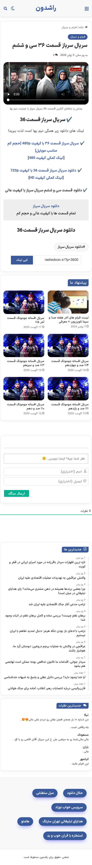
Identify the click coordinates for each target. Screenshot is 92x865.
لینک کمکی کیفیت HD (46, 178)
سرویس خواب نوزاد (69, 807)
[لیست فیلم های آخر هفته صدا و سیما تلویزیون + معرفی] (68, 302)
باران (86, 747)
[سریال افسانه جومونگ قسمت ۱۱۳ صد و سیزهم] (23, 345)
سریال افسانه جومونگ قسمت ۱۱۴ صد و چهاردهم (70, 363)
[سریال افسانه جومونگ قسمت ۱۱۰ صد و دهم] (23, 388)
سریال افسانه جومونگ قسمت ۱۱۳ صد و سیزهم (25, 363)
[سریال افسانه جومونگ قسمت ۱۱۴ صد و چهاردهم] (68, 345)
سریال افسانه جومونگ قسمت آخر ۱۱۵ (25, 320)
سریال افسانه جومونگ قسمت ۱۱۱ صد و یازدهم (70, 406)
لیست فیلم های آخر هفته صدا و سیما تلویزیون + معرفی (69, 319)
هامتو (25, 821)
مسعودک (83, 735)
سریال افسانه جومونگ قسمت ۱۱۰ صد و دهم (25, 406)
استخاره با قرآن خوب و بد (65, 835)
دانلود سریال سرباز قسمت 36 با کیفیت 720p (43, 170)
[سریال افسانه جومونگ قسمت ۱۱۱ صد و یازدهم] (68, 388)
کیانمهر (84, 759)
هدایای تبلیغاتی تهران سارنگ (63, 821)
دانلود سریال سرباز (46, 206)
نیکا (86, 715)
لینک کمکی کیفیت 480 (46, 158)
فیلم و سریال (69, 27)
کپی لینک (22, 260)
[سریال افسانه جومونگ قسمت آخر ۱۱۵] (23, 302)
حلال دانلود (75, 793)
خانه (82, 27)
